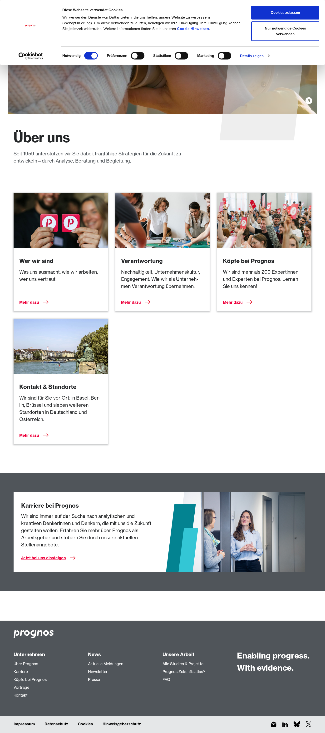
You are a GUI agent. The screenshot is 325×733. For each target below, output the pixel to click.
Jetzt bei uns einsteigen (43, 557)
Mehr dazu (29, 302)
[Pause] (308, 100)
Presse (94, 679)
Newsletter (98, 671)
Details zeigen (252, 56)
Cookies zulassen (285, 12)
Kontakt (21, 695)
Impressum (24, 724)
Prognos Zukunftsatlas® (183, 671)
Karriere (21, 671)
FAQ (166, 679)
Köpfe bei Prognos (30, 679)
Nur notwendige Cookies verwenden (285, 31)
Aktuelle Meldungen (105, 663)
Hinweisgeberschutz (122, 724)
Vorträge (21, 687)
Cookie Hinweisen (193, 29)
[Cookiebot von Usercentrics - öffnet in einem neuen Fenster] (31, 55)
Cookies (85, 724)
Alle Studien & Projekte (182, 663)
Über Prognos (26, 663)
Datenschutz (56, 724)
